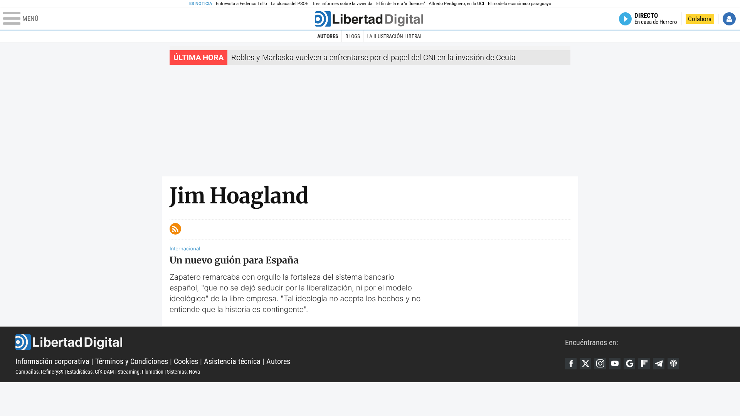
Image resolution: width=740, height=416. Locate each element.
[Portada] (369, 19)
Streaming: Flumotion (140, 372)
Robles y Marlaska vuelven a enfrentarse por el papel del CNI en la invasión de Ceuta (373, 57)
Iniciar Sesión (729, 18)
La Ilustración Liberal (395, 36)
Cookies (186, 361)
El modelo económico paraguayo (519, 3)
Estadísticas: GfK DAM (90, 372)
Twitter (585, 363)
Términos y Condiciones (131, 361)
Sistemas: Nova (183, 372)
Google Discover (629, 363)
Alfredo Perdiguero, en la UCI (456, 3)
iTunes (673, 363)
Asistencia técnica (232, 361)
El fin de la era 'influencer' (400, 3)
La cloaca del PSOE (289, 3)
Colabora (699, 19)
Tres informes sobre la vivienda (342, 3)
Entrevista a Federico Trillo (241, 3)
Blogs (352, 36)
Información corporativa (52, 361)
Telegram (658, 363)
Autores (327, 36)
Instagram (600, 363)
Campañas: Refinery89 (39, 372)
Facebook (571, 363)
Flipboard (644, 363)
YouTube (615, 363)
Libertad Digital (290, 342)
